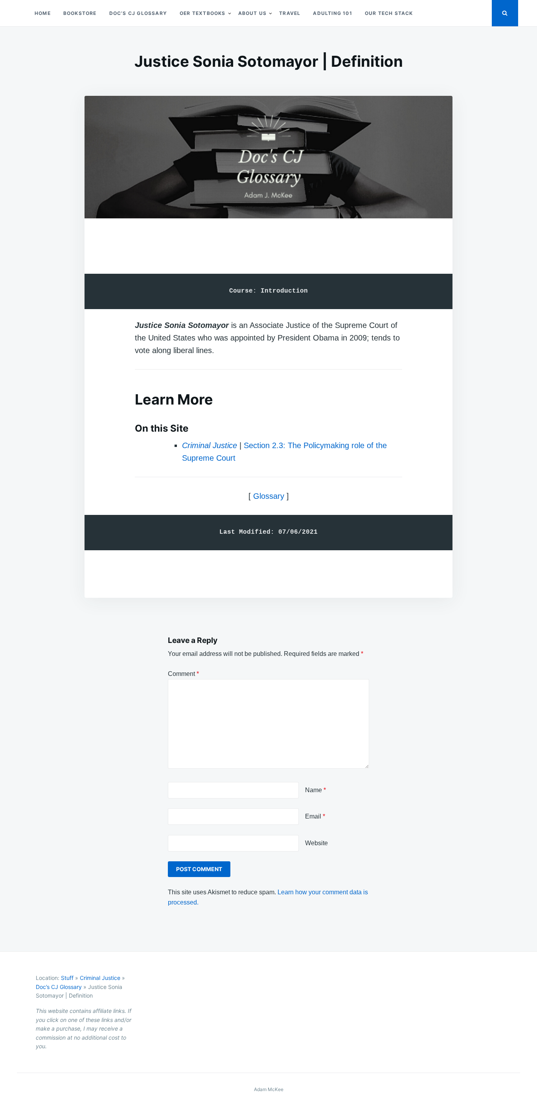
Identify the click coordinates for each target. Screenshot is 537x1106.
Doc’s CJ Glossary (138, 13)
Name (315, 790)
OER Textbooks (203, 13)
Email (315, 816)
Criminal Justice (209, 445)
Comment (183, 673)
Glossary (268, 496)
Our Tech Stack (389, 13)
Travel (289, 13)
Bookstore (80, 13)
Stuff (67, 977)
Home (43, 13)
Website (316, 843)
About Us (252, 13)
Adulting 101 (332, 13)
